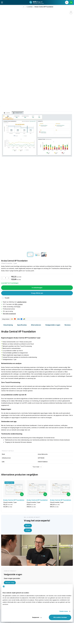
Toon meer (36, 467)
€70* (18, 306)
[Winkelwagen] (71, 2)
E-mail (28, 530)
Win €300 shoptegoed (9, 313)
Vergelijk (7, 298)
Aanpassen (35, 617)
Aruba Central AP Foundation (44, 7)
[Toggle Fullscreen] (71, 12)
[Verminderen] (2, 278)
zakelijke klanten (22, 302)
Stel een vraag (9, 582)
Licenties (30, 7)
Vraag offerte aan (37, 293)
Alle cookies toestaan (60, 617)
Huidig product (9, 482)
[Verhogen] (8, 278)
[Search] (67, 2)
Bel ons (28, 525)
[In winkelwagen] (22, 494)
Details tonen (63, 611)
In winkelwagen (37, 288)
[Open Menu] (2, 2)
